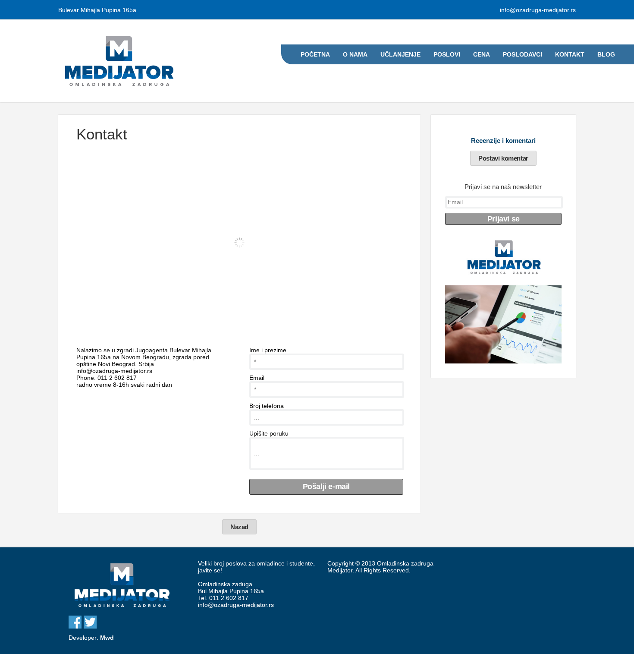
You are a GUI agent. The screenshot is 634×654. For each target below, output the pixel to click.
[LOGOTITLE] (122, 607)
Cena (481, 54)
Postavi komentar (503, 158)
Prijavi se (503, 219)
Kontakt (569, 54)
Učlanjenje (400, 54)
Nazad (239, 527)
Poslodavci (522, 54)
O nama (355, 54)
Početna (315, 54)
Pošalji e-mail (326, 486)
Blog (606, 54)
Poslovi (446, 54)
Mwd (107, 637)
